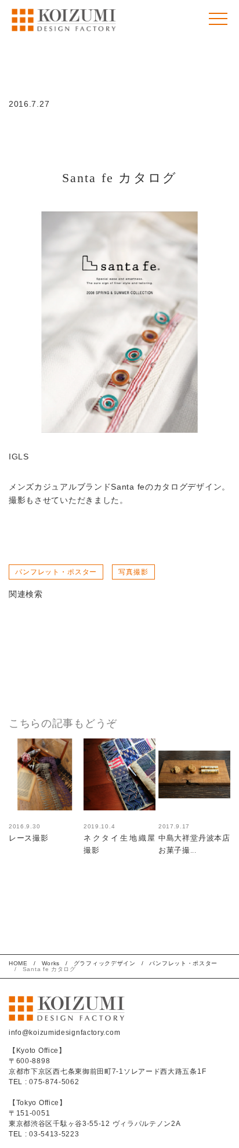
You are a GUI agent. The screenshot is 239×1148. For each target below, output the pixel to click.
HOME (18, 963)
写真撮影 (133, 572)
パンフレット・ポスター (56, 572)
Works (51, 963)
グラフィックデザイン (105, 963)
